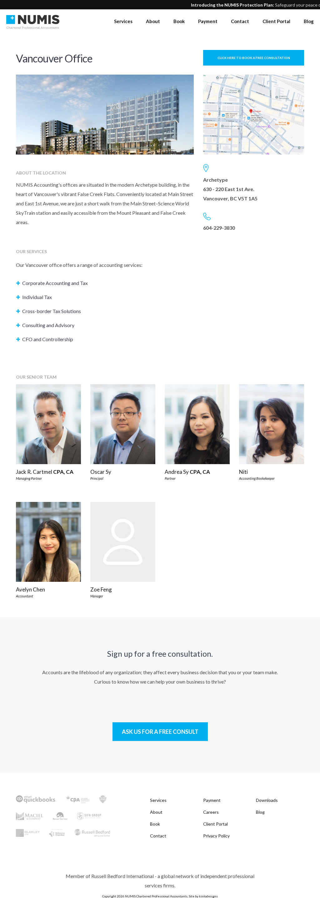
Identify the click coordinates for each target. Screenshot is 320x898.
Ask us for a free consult (160, 731)
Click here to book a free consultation (254, 58)
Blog (309, 21)
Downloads (267, 800)
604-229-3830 (219, 228)
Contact (240, 21)
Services (123, 21)
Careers (211, 812)
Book (179, 21)
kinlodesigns (208, 896)
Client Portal (276, 21)
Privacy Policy (216, 835)
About (153, 21)
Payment (208, 21)
